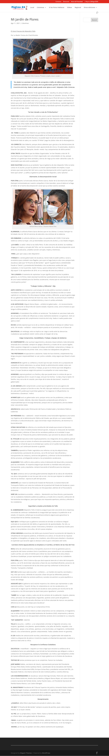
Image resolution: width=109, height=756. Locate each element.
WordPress (46, 753)
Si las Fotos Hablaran (56, 7)
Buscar (94, 20)
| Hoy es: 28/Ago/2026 (91, 1)
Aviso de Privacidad (77, 1)
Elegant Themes (26, 753)
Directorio (66, 1)
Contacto (58, 1)
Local (32, 7)
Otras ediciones (89, 7)
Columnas (40, 7)
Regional (78, 7)
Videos (69, 7)
